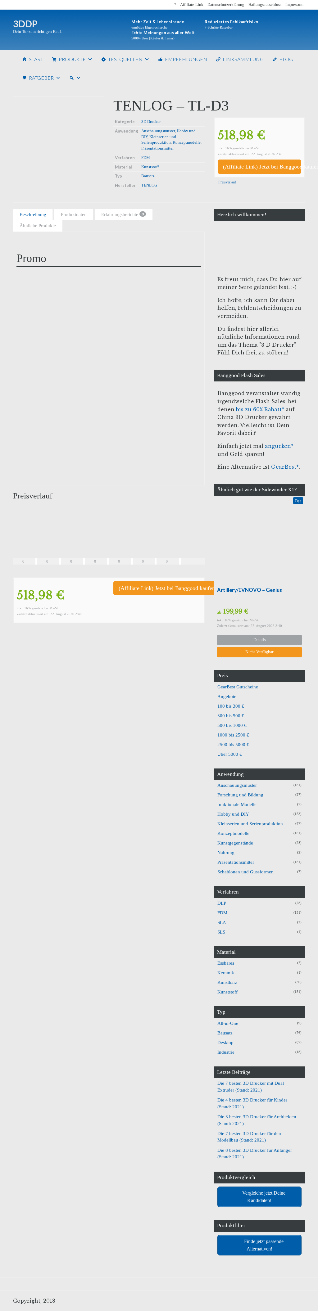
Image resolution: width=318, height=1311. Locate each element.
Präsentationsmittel (157, 148)
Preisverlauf (226, 182)
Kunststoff (150, 166)
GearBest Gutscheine (237, 686)
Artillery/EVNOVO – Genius (249, 590)
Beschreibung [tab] (33, 214)
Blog (286, 59)
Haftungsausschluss (264, 4)
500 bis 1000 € (232, 725)
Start (36, 59)
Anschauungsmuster (158, 130)
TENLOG (149, 185)
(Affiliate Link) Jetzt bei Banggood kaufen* (262, 167)
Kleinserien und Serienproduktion (250, 823)
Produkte (72, 59)
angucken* (279, 446)
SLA (221, 922)
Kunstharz (227, 982)
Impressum (294, 4)
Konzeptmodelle (187, 142)
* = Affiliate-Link (188, 4)
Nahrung (225, 852)
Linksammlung (243, 59)
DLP (221, 903)
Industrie (225, 1052)
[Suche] (75, 78)
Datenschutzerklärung (225, 4)
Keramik (225, 972)
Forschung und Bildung (240, 794)
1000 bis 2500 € (233, 734)
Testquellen (125, 59)
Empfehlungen (186, 59)
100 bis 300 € (230, 706)
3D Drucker (151, 121)
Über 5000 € (229, 754)
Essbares (225, 963)
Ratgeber (41, 78)
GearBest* (285, 467)
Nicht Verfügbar (259, 652)
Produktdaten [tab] (74, 214)
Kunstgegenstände (235, 842)
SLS (221, 932)
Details (259, 639)
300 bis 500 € (230, 715)
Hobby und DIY (233, 814)
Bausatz (148, 175)
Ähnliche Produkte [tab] (38, 225)
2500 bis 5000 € (233, 744)
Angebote (226, 696)
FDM (145, 157)
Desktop (225, 1042)
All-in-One (227, 1023)
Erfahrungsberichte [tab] (122, 214)
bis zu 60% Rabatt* (260, 409)
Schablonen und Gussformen (245, 871)
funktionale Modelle (237, 804)
